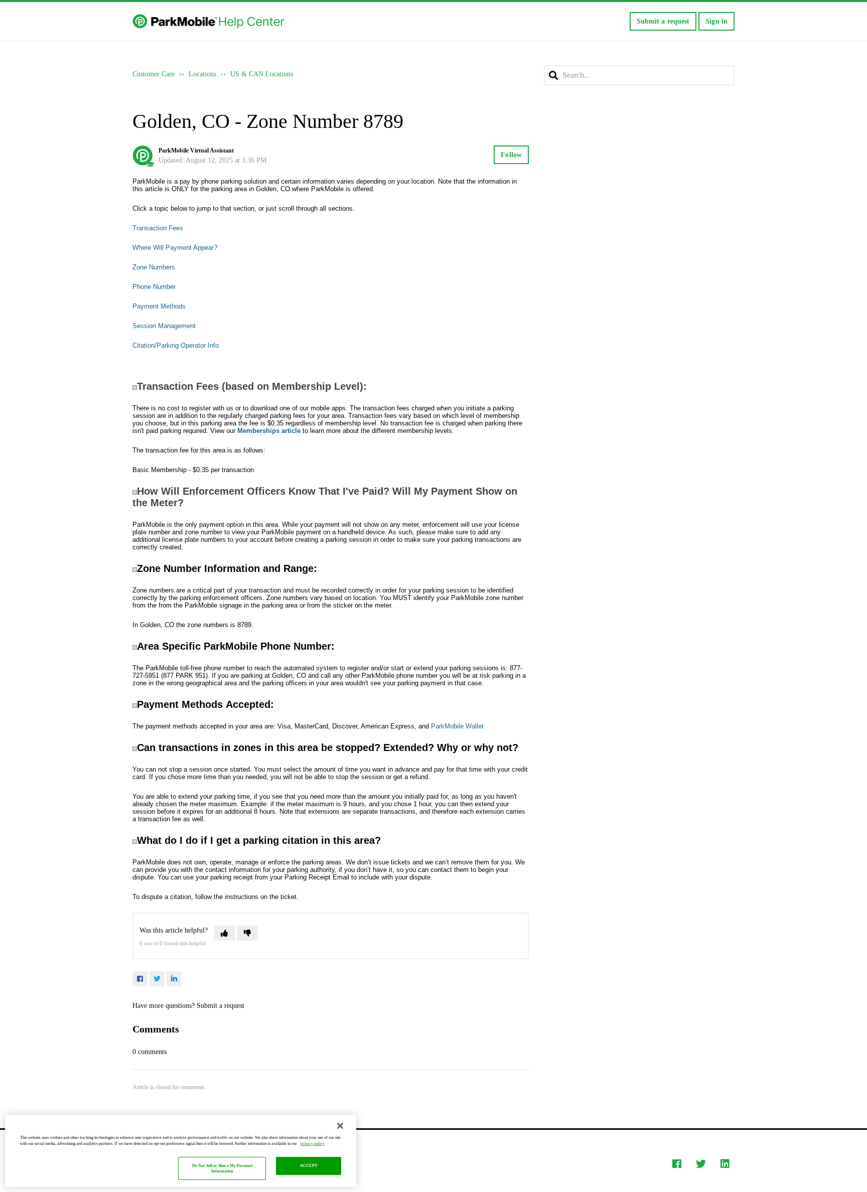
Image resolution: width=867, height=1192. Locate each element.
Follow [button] (511, 155)
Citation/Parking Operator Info (175, 345)
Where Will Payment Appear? (174, 247)
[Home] (209, 21)
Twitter (157, 978)
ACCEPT (308, 1166)
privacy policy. (313, 1143)
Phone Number (154, 286)
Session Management (164, 326)
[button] (224, 933)
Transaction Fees (157, 228)
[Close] (340, 1126)
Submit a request (663, 21)
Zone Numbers (153, 267)
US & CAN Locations (261, 74)
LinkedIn (174, 978)
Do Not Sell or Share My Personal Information (222, 1168)
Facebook (140, 978)
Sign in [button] (716, 21)
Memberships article (269, 430)
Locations (202, 74)
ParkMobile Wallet (457, 726)
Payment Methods (159, 306)
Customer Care (153, 74)
